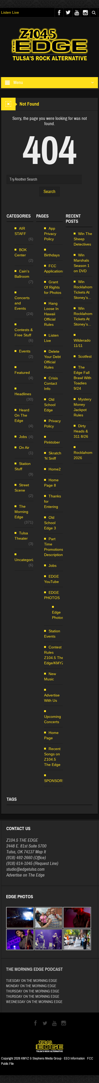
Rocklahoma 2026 (84, 455)
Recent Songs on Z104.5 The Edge (52, 757)
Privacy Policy (52, 423)
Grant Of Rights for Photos (52, 287)
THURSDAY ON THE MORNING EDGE (32, 991)
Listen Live (10, 12)
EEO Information (74, 1058)
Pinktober (52, 442)
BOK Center (21, 252)
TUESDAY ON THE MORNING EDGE (31, 980)
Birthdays (52, 255)
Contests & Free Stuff (24, 332)
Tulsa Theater (21, 535)
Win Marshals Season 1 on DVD (81, 263)
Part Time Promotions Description (53, 547)
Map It (40, 852)
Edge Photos (58, 615)
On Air (24, 447)
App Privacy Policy (50, 233)
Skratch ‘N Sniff (52, 455)
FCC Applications (54, 268)
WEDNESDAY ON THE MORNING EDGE (34, 1002)
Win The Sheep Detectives (83, 239)
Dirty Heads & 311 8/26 (81, 431)
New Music (50, 676)
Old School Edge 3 (50, 522)
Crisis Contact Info (51, 383)
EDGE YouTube (51, 579)
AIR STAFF (20, 231)
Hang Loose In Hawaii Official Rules (51, 314)
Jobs (23, 437)
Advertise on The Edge (25, 875)
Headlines (23, 394)
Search (49, 191)
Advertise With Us (52, 698)
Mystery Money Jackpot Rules (82, 407)
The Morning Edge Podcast (34, 969)
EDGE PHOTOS (52, 595)
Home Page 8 (51, 482)
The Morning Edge (21, 511)
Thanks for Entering (52, 501)
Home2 (55, 469)
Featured (22, 372)
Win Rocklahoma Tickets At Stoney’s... (84, 290)
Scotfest (85, 356)
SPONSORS (54, 781)
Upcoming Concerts (52, 719)
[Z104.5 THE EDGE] (49, 45)
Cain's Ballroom (22, 274)
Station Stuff (23, 466)
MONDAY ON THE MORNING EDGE (31, 986)
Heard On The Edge (22, 415)
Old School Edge (49, 404)
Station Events (52, 633)
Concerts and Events (22, 303)
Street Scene (22, 487)
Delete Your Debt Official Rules (52, 359)
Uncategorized (27, 560)
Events (24, 351)
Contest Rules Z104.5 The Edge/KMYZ (54, 655)
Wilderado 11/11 (82, 343)
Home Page (51, 735)
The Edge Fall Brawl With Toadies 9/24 (82, 377)
